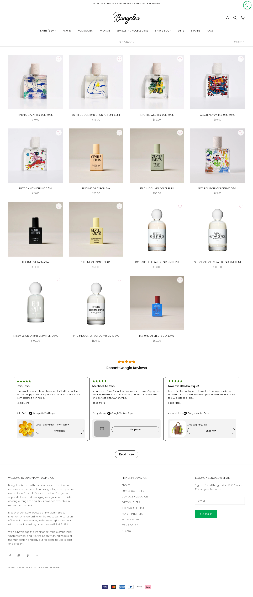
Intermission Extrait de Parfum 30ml (35, 336)
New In (67, 30)
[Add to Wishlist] (59, 59)
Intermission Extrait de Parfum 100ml (96, 336)
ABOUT (126, 485)
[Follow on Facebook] (10, 556)
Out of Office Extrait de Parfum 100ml (217, 262)
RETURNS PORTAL (131, 519)
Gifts (181, 30)
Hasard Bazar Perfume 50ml (35, 115)
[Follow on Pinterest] (28, 556)
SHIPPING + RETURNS (133, 508)
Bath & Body (163, 30)
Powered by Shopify (50, 567)
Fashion (105, 30)
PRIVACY (126, 531)
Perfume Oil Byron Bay (96, 188)
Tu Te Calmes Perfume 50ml (35, 188)
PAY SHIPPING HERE (132, 514)
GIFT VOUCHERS (131, 502)
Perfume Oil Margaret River (157, 188)
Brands (196, 30)
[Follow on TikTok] (37, 556)
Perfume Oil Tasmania (35, 262)
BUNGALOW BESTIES (133, 491)
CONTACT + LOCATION (135, 496)
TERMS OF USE (130, 525)
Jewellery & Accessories (132, 30)
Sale (210, 30)
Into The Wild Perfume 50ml (157, 115)
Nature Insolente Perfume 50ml (217, 188)
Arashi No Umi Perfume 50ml (217, 115)
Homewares (85, 30)
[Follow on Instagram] (19, 556)
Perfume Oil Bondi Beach (96, 262)
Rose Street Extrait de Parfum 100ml (157, 262)
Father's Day (48, 30)
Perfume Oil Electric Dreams (157, 336)
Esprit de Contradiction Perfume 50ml (96, 115)
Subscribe (206, 514)
